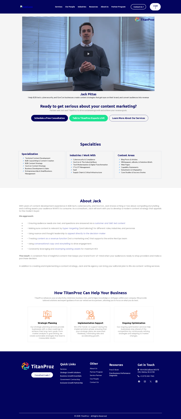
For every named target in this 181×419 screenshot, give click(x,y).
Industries (82, 7)
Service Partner (96, 375)
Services (58, 7)
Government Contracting (70, 379)
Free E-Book (114, 370)
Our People (70, 7)
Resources (93, 7)
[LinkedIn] (156, 381)
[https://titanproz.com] (26, 7)
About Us (104, 7)
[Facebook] (139, 381)
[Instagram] (145, 381)
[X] (151, 381)
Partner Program (118, 7)
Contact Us (94, 382)
